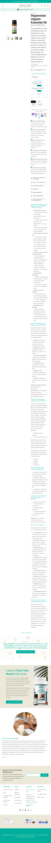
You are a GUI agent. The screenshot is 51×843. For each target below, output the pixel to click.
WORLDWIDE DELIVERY (8, 835)
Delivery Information (8, 789)
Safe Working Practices (6, 801)
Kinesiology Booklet (41, 794)
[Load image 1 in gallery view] (8, 38)
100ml (33, 104)
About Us (4, 757)
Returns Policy (18, 800)
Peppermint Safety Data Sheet (25, 651)
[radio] (39, 77)
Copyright (17, 789)
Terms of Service (18, 803)
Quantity (39, 93)
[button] (2, 5)
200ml (40, 104)
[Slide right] (24, 38)
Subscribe (44, 775)
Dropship (5, 804)
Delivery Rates (40, 65)
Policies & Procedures (17, 793)
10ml (33, 101)
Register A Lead (40, 797)
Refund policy (24, 826)
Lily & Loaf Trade (10, 826)
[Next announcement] (48, 1)
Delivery (39, 69)
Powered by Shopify (17, 826)
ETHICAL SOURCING (43, 835)
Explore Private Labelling (14, 702)
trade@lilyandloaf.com (31, 802)
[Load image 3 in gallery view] (16, 38)
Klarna (4, 792)
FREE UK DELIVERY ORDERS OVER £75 (25, 836)
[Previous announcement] (2, 1)
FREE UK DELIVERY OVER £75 (27, 9)
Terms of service (38, 826)
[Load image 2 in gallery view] (12, 38)
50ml (39, 101)
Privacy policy (30, 826)
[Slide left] (4, 38)
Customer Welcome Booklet (41, 790)
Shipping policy (45, 826)
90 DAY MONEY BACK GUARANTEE (26, 835)
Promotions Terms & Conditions (7, 796)
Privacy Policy (18, 797)
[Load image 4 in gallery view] (20, 38)
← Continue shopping (25, 632)
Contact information (44, 827)
